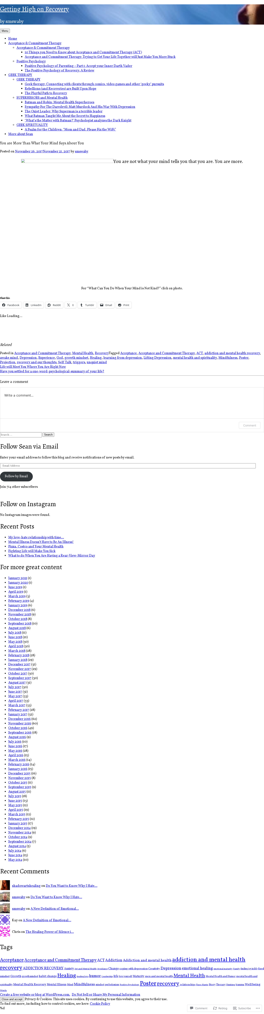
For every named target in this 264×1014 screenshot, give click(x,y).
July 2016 (14, 742)
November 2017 (19, 669)
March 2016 (17, 760)
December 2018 (19, 610)
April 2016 (15, 755)
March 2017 (16, 705)
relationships (188, 984)
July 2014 (14, 851)
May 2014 (15, 860)
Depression (28, 358)
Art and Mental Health (85, 968)
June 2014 (15, 855)
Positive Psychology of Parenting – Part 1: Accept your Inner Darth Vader (78, 66)
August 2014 (17, 846)
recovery (168, 984)
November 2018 (19, 614)
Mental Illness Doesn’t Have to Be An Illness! (41, 542)
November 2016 (19, 723)
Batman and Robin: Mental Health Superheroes (59, 102)
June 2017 (15, 692)
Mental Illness (56, 985)
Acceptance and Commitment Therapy (42, 353)
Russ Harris (202, 984)
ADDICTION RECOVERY (43, 968)
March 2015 (16, 814)
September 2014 (20, 841)
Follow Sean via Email (29, 446)
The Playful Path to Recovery (46, 93)
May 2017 (15, 696)
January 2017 (17, 714)
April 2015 (15, 810)
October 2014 (17, 837)
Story (212, 985)
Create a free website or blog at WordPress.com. (35, 995)
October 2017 (17, 673)
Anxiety (69, 969)
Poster (243, 358)
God (60, 358)
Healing (96, 358)
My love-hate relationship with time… (36, 537)
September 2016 (20, 732)
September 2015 (19, 787)
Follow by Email (16, 476)
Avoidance (102, 968)
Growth (15, 976)
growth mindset (76, 358)
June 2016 (15, 746)
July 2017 (14, 687)
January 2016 (17, 769)
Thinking (230, 984)
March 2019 (17, 596)
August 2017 (17, 682)
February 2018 (18, 655)
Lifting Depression (157, 358)
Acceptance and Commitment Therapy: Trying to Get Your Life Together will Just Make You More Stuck (100, 57)
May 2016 (15, 751)
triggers (79, 362)
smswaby (81, 151)
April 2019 (15, 592)
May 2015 (15, 805)
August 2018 (17, 628)
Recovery (102, 353)
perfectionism (112, 984)
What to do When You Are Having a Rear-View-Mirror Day (51, 555)
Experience (46, 358)
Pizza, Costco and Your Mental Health (36, 546)
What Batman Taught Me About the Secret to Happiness (65, 116)
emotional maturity (222, 968)
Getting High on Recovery (34, 8)
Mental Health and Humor (221, 976)
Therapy (220, 984)
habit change (48, 976)
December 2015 (19, 773)
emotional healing (197, 968)
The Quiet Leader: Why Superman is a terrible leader (64, 111)
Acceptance (128, 353)
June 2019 (15, 587)
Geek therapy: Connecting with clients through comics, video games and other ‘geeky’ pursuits (94, 84)
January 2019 (17, 605)
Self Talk (64, 362)
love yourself (125, 976)
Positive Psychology (31, 61)
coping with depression (133, 969)
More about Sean (20, 134)
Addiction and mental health (147, 960)
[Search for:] (21, 434)
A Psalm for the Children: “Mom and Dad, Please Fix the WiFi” (70, 129)
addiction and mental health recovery (232, 353)
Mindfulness (227, 358)
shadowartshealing (26, 886)
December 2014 (19, 828)
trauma (240, 985)
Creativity (154, 969)
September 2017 (19, 678)
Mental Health (82, 353)
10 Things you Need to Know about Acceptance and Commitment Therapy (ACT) (83, 52)
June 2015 (15, 801)
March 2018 (16, 651)
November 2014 (19, 832)
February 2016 (18, 764)
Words (3, 990)
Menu (5, 30)
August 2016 (17, 737)
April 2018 (15, 646)
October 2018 (17, 619)
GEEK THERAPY (20, 75)
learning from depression (122, 358)
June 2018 (15, 637)
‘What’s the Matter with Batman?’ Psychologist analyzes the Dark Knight (78, 120)
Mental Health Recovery (29, 984)
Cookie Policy (100, 1004)
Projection (7, 362)
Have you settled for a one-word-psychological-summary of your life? (52, 371)
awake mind (9, 358)
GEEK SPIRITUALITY (32, 125)
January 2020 (18, 583)
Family (236, 968)
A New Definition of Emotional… (55, 909)
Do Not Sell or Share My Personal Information (106, 995)
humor (95, 976)
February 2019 (18, 601)
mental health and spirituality (195, 358)
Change (113, 969)
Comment (249, 425)
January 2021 (17, 578)
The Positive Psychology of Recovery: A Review (59, 70)
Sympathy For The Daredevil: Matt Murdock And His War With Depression (80, 107)
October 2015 (17, 782)
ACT (199, 353)
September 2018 (19, 623)
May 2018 (15, 642)
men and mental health (159, 976)
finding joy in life (248, 968)
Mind (70, 985)
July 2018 (14, 632)
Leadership (107, 976)
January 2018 (17, 660)
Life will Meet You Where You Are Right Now (33, 367)
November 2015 (19, 778)
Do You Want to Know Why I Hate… (71, 886)
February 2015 (18, 819)
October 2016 (17, 728)
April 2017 (15, 701)
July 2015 (14, 796)
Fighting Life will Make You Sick (31, 551)
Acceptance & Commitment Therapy (34, 43)
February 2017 (18, 710)
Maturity (138, 976)
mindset (99, 984)
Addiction (113, 960)
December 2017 (19, 664)
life (115, 976)
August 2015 (17, 792)
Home (12, 39)
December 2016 (19, 719)
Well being (252, 984)
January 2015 (17, 823)
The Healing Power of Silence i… (50, 932)
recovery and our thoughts (37, 362)
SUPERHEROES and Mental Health (42, 98)
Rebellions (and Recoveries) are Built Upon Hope (60, 89)
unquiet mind (97, 362)
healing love (82, 976)
